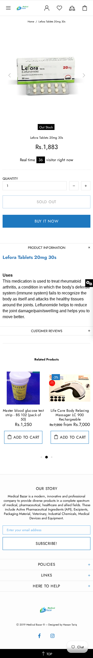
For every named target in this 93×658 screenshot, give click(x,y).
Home (31, 21)
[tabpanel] (23, 413)
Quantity (10, 178)
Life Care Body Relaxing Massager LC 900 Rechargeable (70, 415)
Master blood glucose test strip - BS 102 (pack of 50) (23, 415)
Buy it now (47, 221)
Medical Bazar (27, 8)
